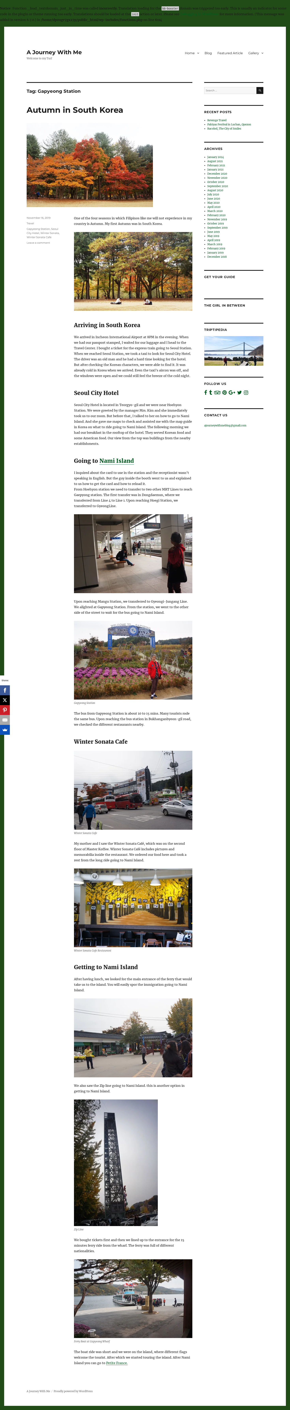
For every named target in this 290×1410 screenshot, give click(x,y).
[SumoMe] (5, 730)
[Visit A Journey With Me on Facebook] (205, 393)
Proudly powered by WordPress (73, 1391)
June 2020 (213, 198)
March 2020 (215, 211)
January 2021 (215, 169)
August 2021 (215, 161)
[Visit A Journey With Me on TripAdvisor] (217, 393)
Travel (30, 223)
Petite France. (117, 1363)
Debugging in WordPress (199, 14)
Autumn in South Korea (75, 110)
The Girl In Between (224, 305)
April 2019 (213, 240)
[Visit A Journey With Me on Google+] (232, 393)
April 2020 (213, 207)
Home (190, 53)
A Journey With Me (54, 52)
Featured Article (230, 53)
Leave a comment (38, 242)
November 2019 (217, 219)
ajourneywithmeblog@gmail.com (225, 425)
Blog (208, 53)
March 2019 (214, 244)
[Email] (5, 720)
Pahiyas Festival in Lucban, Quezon (229, 124)
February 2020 (216, 215)
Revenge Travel (216, 120)
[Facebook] (5, 690)
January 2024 (215, 157)
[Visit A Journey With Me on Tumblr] (210, 393)
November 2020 (217, 178)
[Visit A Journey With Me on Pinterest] (224, 393)
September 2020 (217, 186)
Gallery (253, 53)
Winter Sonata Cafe (39, 237)
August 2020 (215, 190)
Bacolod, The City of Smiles (224, 128)
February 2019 (216, 248)
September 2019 (217, 227)
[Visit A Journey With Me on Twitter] (239, 393)
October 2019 (215, 223)
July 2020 (213, 194)
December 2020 (217, 173)
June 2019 (213, 232)
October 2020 (215, 182)
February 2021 (216, 165)
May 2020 (213, 203)
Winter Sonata (49, 233)
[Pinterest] (5, 710)
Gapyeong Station (38, 228)
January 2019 (215, 252)
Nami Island (116, 460)
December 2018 (217, 257)
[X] (5, 700)
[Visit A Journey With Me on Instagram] (246, 393)
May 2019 (213, 236)
